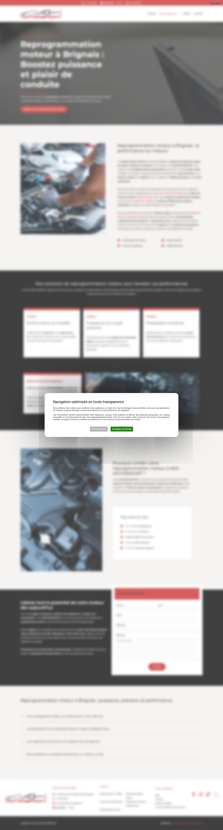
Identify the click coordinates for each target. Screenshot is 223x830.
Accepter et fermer (122, 429)
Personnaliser (98, 429)
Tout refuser (215, 3)
